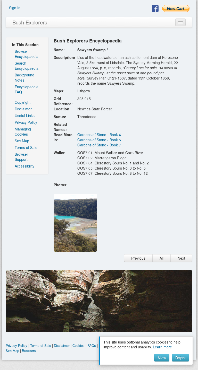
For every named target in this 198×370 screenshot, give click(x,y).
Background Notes (24, 77)
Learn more (162, 346)
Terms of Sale (26, 147)
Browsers (29, 350)
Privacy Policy (26, 122)
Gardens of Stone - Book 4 (99, 134)
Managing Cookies (23, 131)
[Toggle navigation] (180, 22)
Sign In (14, 7)
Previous (138, 258)
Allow (162, 357)
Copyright (22, 102)
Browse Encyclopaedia (26, 54)
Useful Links (25, 115)
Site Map (22, 140)
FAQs (91, 345)
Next (181, 258)
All (161, 258)
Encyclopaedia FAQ (26, 89)
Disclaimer (23, 108)
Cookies (78, 345)
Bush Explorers (29, 22)
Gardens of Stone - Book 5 (99, 139)
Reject (180, 357)
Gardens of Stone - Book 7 (99, 144)
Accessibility (24, 166)
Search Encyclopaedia (26, 65)
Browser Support (21, 157)
